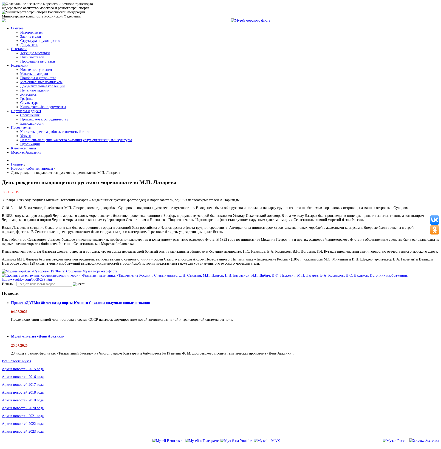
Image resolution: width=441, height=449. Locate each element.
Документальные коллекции (42, 86)
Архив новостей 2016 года (23, 377)
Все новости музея (16, 361)
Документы (29, 45)
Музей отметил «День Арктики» (38, 336)
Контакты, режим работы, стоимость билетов (55, 132)
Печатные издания (34, 90)
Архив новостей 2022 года (23, 424)
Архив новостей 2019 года (23, 400)
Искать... (9, 284)
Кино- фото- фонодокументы (43, 107)
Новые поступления (36, 69)
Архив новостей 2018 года (23, 392)
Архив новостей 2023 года (23, 431)
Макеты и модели (34, 74)
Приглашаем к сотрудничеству (44, 119)
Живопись (28, 94)
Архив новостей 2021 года (23, 416)
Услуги (25, 136)
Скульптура (29, 103)
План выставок (32, 57)
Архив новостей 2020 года (23, 408)
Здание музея (30, 36)
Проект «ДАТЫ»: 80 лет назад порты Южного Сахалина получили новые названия (80, 303)
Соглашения (30, 115)
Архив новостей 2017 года (23, 384)
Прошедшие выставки (37, 61)
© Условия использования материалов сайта (27, 447)
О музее (17, 28)
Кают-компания (23, 148)
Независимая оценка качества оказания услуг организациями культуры (76, 140)
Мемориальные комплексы (41, 82)
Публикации (30, 144)
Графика (26, 98)
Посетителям (21, 127)
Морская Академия (26, 152)
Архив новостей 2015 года (23, 369)
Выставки (19, 49)
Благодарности (32, 123)
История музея (31, 32)
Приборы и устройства (38, 78)
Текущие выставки (35, 53)
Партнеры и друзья (26, 111)
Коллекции (19, 65)
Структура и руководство (40, 41)
